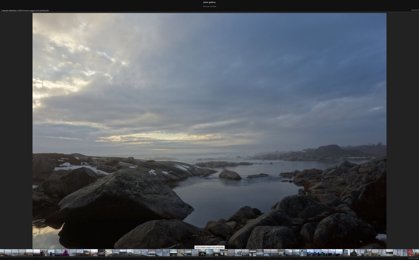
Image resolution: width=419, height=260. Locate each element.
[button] (8, 252)
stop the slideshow (9, 10)
